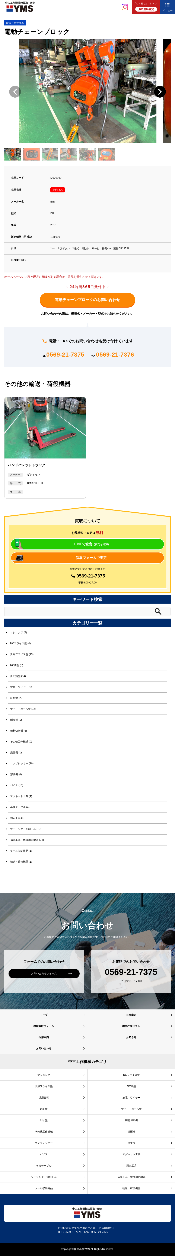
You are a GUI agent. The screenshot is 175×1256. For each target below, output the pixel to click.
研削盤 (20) (16, 697)
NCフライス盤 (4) (20, 643)
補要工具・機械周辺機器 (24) (27, 839)
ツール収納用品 (44, 1188)
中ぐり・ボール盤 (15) (23, 708)
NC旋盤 (131, 1086)
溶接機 (131, 1142)
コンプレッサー (44, 1142)
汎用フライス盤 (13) (22, 654)
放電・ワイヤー (131, 1097)
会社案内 (131, 1014)
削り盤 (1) (16, 719)
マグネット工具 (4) (21, 796)
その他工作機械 (44, 1131)
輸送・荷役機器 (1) (21, 861)
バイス (44, 1154)
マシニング (43, 1074)
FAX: (112, 355)
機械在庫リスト (131, 1026)
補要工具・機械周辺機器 (131, 1177)
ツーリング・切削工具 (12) (25, 828)
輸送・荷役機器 (15, 22)
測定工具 (131, 1165)
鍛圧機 (131, 1131)
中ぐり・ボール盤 (131, 1108)
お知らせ (131, 1037)
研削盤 (44, 1108)
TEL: (62, 355)
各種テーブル (43, 1165)
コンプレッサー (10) (22, 763)
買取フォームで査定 (91, 558)
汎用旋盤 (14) (18, 676)
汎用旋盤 (44, 1097)
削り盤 (44, 1120)
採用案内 (44, 1037)
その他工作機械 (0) (21, 741)
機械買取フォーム (44, 1026)
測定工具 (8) (17, 818)
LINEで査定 (92, 544)
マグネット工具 (131, 1154)
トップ (44, 1014)
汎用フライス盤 (44, 1086)
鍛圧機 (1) (16, 752)
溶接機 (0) (16, 774)
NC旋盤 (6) (16, 665)
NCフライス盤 (131, 1074)
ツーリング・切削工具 (44, 1177)
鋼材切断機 (131, 1120)
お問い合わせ (43, 1048)
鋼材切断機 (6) (18, 730)
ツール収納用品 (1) (21, 850)
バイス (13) (16, 785)
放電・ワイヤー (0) (21, 687)
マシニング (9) (18, 632)
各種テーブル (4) (19, 807)
